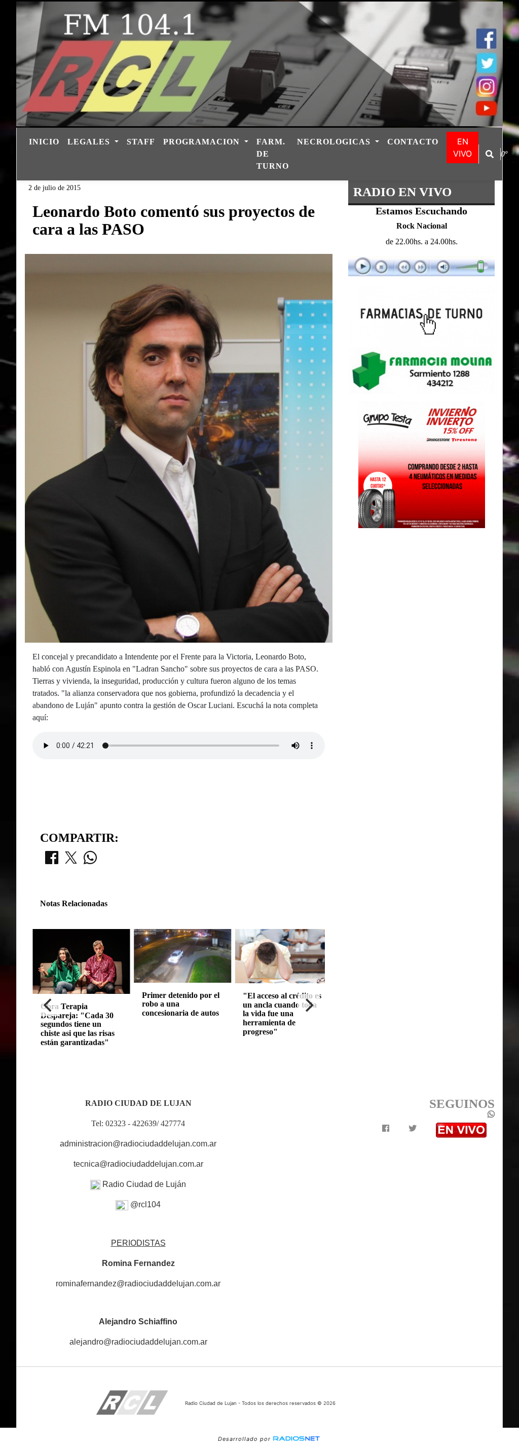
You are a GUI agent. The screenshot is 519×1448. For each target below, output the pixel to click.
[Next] (309, 1005)
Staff (141, 141)
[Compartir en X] (71, 861)
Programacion (202, 141)
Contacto (412, 141)
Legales (90, 141)
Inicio (44, 141)
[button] (489, 154)
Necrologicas (335, 141)
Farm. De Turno (272, 153)
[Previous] (49, 1005)
